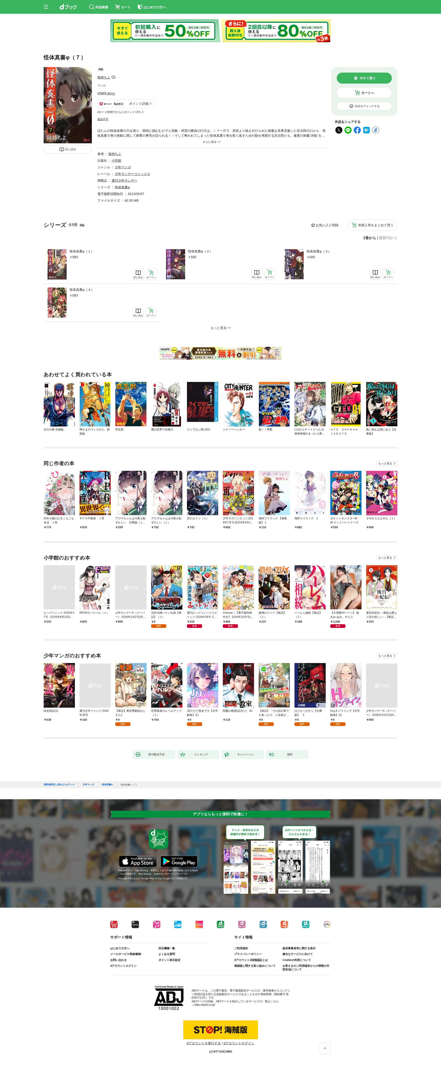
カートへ (367, 93)
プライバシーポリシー (248, 954)
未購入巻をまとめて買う (375, 225)
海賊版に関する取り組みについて (255, 965)
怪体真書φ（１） (82, 251)
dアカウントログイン (123, 965)
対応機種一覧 (166, 948)
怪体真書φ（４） (82, 289)
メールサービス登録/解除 (125, 954)
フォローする (113, 77)
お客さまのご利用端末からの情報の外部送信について (306, 967)
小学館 (116, 160)
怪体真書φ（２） (200, 251)
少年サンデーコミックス (132, 174)
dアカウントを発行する (204, 1043)
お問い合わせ (118, 960)
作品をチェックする (367, 106)
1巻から (369, 238)
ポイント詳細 (138, 103)
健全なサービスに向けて (298, 954)
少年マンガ (123, 167)
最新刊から (388, 238)
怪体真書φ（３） (319, 251)
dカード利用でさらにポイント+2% (119, 112)
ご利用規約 (241, 948)
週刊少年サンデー (124, 180)
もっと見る (385, 463)
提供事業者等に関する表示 (299, 948)
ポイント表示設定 (169, 960)
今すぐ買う (368, 78)
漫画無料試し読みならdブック (59, 784)
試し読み (70, 149)
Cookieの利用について (297, 960)
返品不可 (102, 119)
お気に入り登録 (327, 225)
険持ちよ (103, 77)
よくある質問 (166, 954)
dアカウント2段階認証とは (251, 960)
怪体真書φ (122, 187)
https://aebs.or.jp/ (204, 1004)
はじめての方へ (120, 948)
